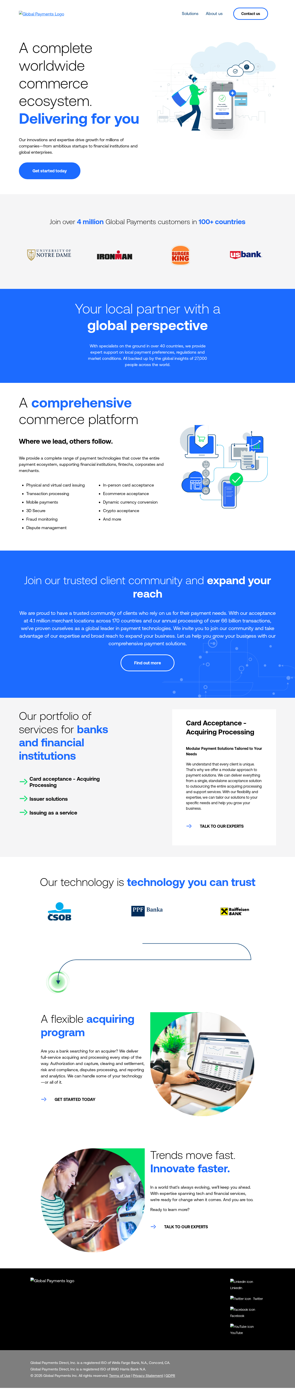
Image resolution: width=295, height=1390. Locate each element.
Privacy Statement (148, 1375)
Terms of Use (119, 1375)
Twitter (257, 1299)
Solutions (190, 13)
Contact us (250, 14)
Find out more (147, 662)
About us (214, 13)
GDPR (170, 1375)
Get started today (49, 170)
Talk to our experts (222, 826)
